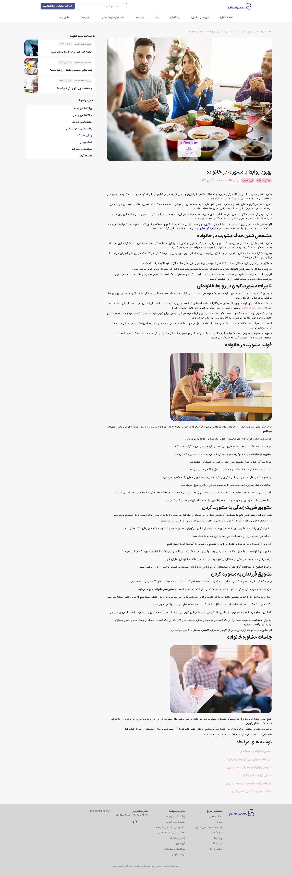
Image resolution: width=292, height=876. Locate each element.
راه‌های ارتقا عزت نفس (252, 308)
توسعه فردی (178, 854)
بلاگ (156, 17)
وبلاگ (219, 822)
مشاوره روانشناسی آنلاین (208, 827)
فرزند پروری (247, 180)
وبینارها (139, 17)
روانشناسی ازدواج (175, 816)
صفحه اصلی (227, 17)
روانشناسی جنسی (175, 822)
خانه (269, 31)
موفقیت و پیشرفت (174, 849)
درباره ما (85, 17)
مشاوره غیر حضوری (207, 229)
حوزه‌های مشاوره (200, 17)
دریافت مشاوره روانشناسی (57, 6)
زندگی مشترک (230, 31)
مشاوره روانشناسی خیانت (170, 827)
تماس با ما (64, 17)
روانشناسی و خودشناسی (252, 31)
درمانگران (175, 17)
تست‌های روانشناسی (113, 17)
